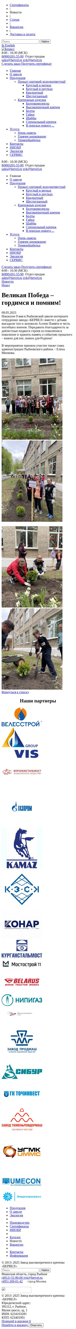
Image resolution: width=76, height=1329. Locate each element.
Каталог (15, 1237)
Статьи (14, 19)
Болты (30, 111)
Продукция (17, 78)
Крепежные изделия (32, 100)
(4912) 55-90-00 (13, 1277)
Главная (15, 70)
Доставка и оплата (22, 34)
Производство (19, 1222)
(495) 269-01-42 (12, 1281)
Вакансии (16, 27)
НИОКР (15, 147)
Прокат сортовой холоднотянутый (41, 81)
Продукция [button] (17, 183)
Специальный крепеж (41, 122)
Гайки (30, 114)
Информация (19, 1255)
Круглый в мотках (38, 85)
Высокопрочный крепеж (43, 107)
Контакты (16, 143)
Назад (6, 285)
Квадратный (34, 92)
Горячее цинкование (32, 136)
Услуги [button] (14, 234)
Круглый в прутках (39, 89)
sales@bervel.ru (12, 60)
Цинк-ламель (27, 133)
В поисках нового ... (40, 125)
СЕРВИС (16, 154)
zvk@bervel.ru (32, 60)
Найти (45, 41)
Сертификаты (19, 5)
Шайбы (31, 118)
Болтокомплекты (37, 103)
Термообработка (29, 140)
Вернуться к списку (15, 692)
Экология (16, 151)
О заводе (16, 74)
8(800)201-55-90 (13, 56)
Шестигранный (36, 96)
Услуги (14, 129)
